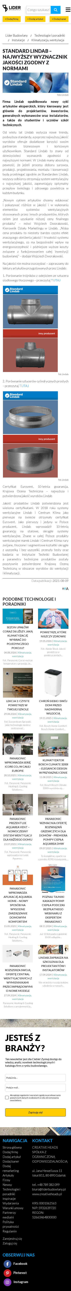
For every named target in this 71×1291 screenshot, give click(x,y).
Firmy (6, 1180)
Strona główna (12, 1147)
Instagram (20, 1282)
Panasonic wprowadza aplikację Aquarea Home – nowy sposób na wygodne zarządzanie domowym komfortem (18, 905)
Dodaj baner (11, 1161)
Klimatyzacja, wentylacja (47, 40)
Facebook (20, 1263)
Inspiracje (9, 1198)
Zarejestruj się (12, 1238)
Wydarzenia (11, 1203)
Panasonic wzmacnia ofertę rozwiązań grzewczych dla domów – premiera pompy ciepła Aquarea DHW (53, 831)
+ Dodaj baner (59, 19)
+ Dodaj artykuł (35, 19)
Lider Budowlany (16, 35)
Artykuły (8, 1175)
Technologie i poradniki (49, 35)
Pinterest (20, 1273)
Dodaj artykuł (12, 1157)
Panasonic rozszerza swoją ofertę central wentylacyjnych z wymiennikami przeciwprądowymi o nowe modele (18, 978)
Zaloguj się (10, 1243)
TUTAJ (55, 280)
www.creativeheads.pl (47, 1194)
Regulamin (10, 1231)
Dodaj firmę (10, 1152)
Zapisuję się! (35, 1112)
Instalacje (18, 40)
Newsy (7, 1184)
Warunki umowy (13, 1208)
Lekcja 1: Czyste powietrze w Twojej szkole (17, 705)
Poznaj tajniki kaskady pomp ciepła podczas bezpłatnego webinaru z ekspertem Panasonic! (53, 909)
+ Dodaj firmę (11, 19)
